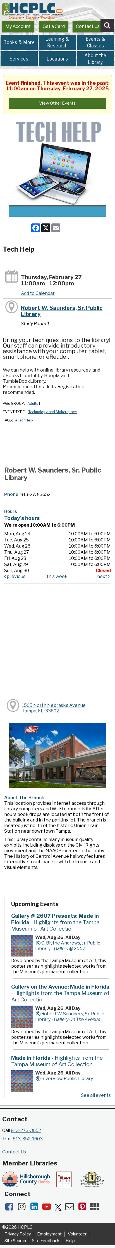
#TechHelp (24, 420)
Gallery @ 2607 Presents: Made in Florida (55, 922)
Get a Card (54, 26)
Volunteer (77, 1234)
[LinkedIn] (36, 1208)
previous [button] (15, 576)
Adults (32, 403)
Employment (49, 1234)
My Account (18, 26)
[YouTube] (48, 1208)
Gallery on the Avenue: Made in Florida (60, 993)
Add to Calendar (38, 293)
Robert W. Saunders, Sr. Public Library (61, 311)
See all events (96, 1095)
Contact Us (88, 26)
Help (70, 1240)
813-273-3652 (26, 1130)
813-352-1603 (28, 1138)
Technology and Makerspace (52, 412)
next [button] (102, 576)
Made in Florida (57, 1061)
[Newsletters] (71, 1208)
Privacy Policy (17, 1234)
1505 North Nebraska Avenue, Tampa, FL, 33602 (54, 708)
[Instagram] (23, 1208)
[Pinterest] (84, 1208)
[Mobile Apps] (96, 1208)
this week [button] (57, 576)
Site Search (15, 1240)
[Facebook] (10, 1208)
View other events (57, 103)
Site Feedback (45, 1240)
